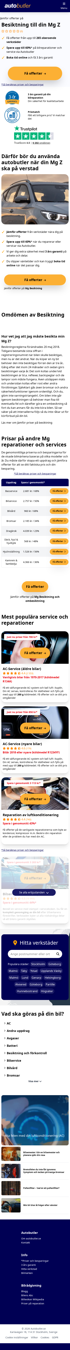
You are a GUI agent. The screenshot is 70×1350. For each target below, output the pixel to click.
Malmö (13, 971)
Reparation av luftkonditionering (31, 815)
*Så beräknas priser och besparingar (22, 84)
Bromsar (13, 1075)
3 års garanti (28, 1264)
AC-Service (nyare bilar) (22, 744)
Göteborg (54, 964)
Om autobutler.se (31, 1238)
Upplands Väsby (51, 971)
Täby (24, 971)
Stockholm (38, 964)
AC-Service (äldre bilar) (22, 668)
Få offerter (58, 491)
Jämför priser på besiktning (34, 422)
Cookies (45, 1337)
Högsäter (47, 991)
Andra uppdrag (18, 1031)
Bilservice (14, 1060)
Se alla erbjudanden (32, 892)
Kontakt (25, 1242)
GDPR (55, 1337)
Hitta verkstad (29, 1269)
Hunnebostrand (27, 991)
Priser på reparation (32, 1303)
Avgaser (13, 1038)
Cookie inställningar (16, 1337)
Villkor (34, 1337)
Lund (25, 977)
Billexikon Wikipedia (32, 1299)
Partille (50, 984)
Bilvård (12, 1068)
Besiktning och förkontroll (27, 1053)
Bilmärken (27, 1273)
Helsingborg (53, 977)
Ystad (33, 971)
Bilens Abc (27, 1295)
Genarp (36, 977)
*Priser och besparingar (35, 1260)
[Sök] (57, 954)
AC (9, 1023)
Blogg (24, 1291)
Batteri (12, 1046)
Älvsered (20, 984)
